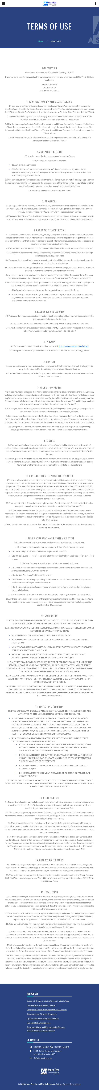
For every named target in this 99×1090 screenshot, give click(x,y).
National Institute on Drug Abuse (41, 1005)
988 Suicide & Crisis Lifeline (39, 1023)
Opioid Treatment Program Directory (43, 1018)
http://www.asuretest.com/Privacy (74, 346)
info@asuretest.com (43, 1058)
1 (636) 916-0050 (41, 1047)
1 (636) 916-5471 (61, 1047)
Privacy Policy (62, 1084)
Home (40, 41)
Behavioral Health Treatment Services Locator (47, 1009)
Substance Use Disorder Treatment (42, 1014)
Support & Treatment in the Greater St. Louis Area (48, 1001)
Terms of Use (75, 1084)
